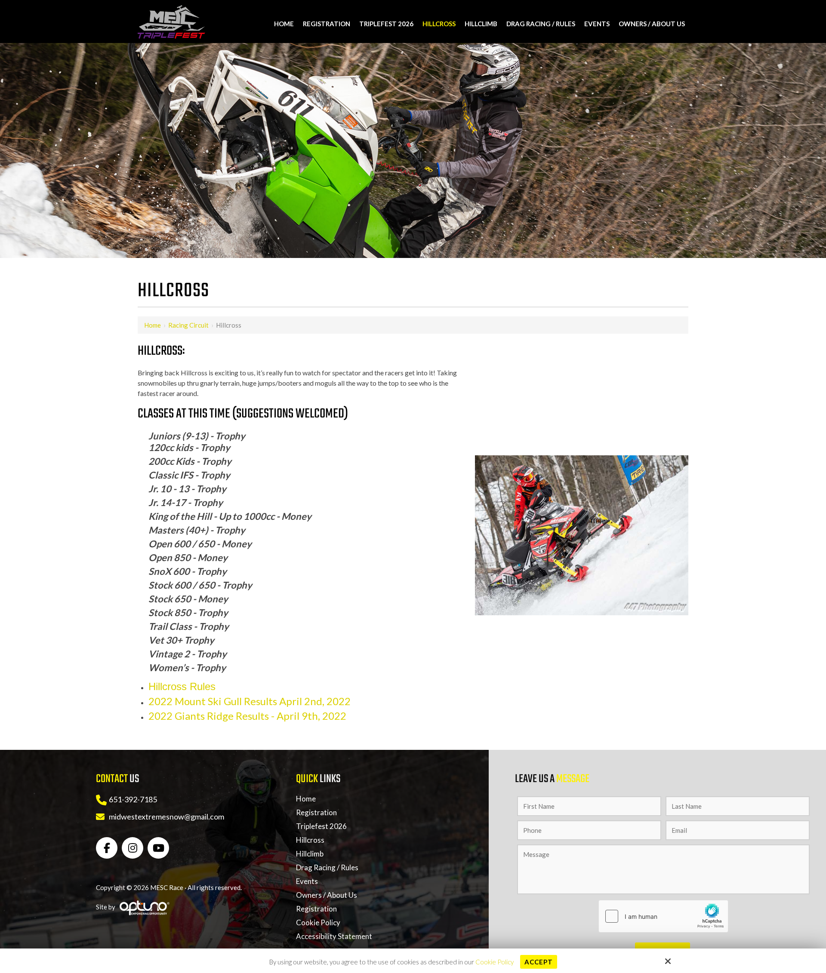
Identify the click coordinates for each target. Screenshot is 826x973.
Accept (538, 962)
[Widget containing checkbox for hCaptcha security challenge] (663, 916)
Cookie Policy (494, 962)
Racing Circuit (188, 325)
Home (152, 325)
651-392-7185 (133, 799)
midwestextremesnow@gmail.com (166, 816)
